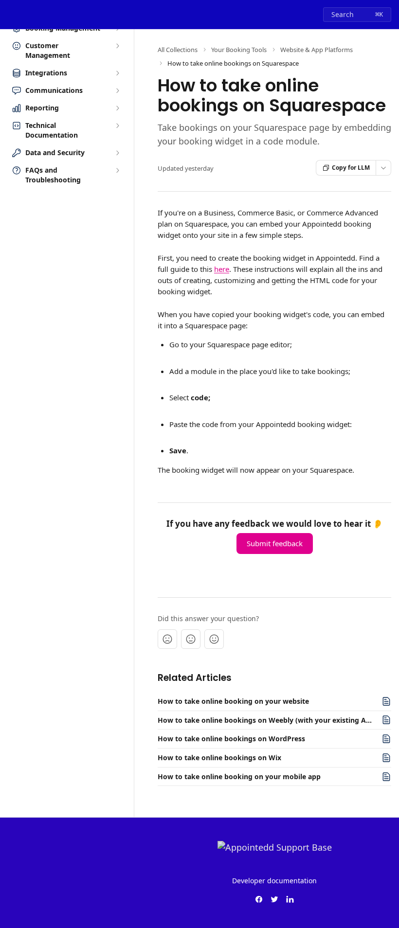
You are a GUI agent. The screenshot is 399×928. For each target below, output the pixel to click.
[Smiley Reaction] (214, 639)
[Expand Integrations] (117, 73)
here (221, 269)
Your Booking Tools (239, 49)
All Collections (178, 49)
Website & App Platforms (316, 49)
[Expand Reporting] (117, 108)
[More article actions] (383, 168)
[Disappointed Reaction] (167, 639)
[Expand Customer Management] (117, 46)
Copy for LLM (351, 167)
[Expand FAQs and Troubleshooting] (117, 170)
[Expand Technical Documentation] (117, 125)
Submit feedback (275, 543)
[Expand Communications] (117, 90)
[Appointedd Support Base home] (10, 14)
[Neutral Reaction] (190, 639)
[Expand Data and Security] (117, 153)
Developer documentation (274, 880)
